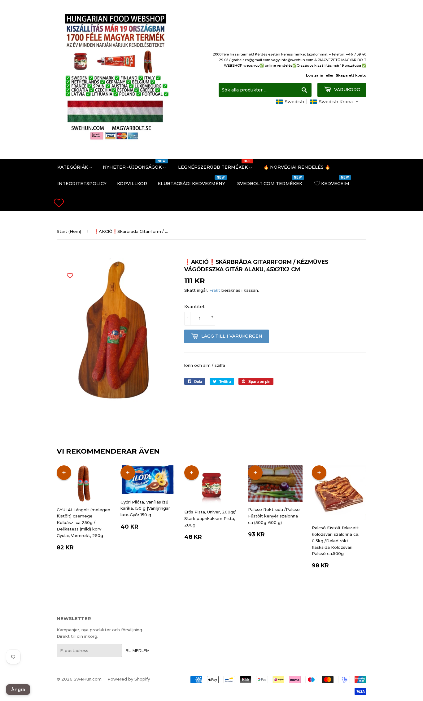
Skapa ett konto (351, 75)
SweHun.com (88, 679)
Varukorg (346, 89)
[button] (317, 102)
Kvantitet (194, 306)
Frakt (214, 290)
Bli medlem (138, 650)
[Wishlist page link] (58, 202)
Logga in (314, 75)
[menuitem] (75, 167)
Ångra (18, 689)
